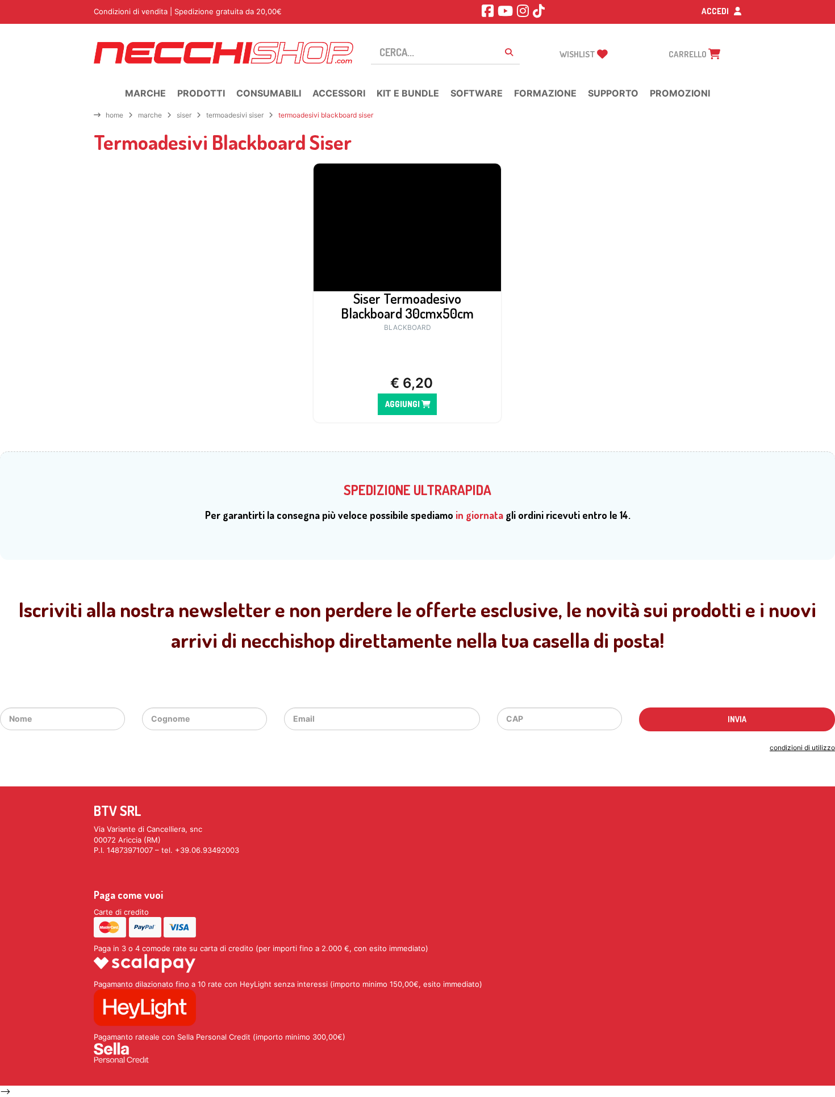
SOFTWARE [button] (476, 93)
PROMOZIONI (680, 93)
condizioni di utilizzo (802, 747)
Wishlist (578, 54)
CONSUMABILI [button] (268, 93)
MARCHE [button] (145, 93)
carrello (688, 54)
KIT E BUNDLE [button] (408, 93)
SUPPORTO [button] (613, 93)
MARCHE (150, 115)
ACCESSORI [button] (338, 93)
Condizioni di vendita (131, 11)
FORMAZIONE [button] (545, 93)
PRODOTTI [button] (201, 93)
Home (114, 115)
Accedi (716, 11)
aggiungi (403, 404)
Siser (184, 115)
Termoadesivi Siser (235, 115)
